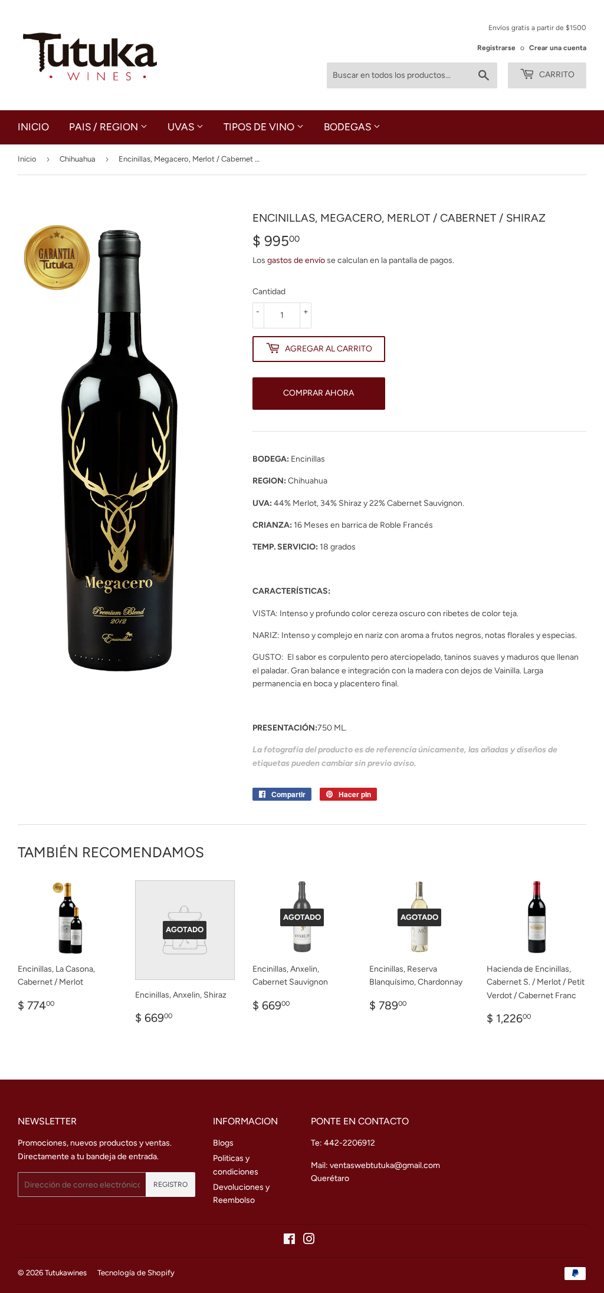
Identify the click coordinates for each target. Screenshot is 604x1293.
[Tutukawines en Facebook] (289, 1241)
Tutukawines (66, 1272)
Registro (170, 1184)
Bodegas (348, 127)
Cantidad (268, 292)
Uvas (182, 127)
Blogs (223, 1143)
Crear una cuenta (557, 48)
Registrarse (496, 48)
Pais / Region (104, 127)
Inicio (33, 127)
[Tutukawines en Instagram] (309, 1241)
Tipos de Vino (260, 127)
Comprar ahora (318, 393)
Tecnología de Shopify (136, 1272)
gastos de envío (296, 260)
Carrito (556, 75)
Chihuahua (78, 158)
